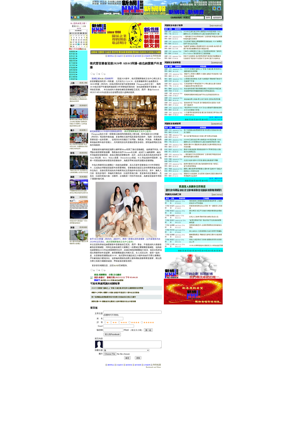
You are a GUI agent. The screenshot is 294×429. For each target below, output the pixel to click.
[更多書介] (83, 130)
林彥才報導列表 (216, 26)
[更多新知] (83, 197)
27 (73, 35)
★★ (115, 322)
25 (76, 44)
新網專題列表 (216, 63)
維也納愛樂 (119, 280)
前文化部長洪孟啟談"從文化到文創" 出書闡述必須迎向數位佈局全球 (79, 146)
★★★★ (135, 322)
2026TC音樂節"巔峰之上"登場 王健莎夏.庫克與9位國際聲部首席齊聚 (117, 288)
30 (81, 35)
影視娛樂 (72, 67)
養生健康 (72, 58)
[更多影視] (83, 153)
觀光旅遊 (72, 72)
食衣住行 (72, 56)
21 (84, 42)
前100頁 (205, 251)
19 (79, 42)
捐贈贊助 (72, 51)
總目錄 (83, 49)
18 (76, 42)
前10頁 (210, 251)
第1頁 (221, 251)
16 (71, 42)
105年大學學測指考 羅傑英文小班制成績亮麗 (206, 245)
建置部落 (129, 56)
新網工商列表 (217, 195)
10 (73, 40)
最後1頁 (188, 119)
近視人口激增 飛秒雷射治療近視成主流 (203, 217)
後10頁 (198, 119)
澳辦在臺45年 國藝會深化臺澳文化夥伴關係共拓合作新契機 (113, 301)
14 (84, 40)
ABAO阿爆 (110, 280)
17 (73, 42)
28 (76, 35)
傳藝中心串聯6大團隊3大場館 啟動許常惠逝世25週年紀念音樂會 (115, 292)
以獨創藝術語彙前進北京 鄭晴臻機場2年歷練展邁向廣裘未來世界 (78, 99)
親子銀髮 (72, 63)
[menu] (73, 65)
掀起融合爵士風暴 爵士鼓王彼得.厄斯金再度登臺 (202, 99)
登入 (78, 26)
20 (81, 42)
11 (76, 40)
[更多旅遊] (83, 227)
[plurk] (75, 18)
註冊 (84, 26)
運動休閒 (72, 61)
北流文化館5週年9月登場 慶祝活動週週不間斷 (201, 160)
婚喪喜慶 (72, 70)
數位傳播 (72, 77)
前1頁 (216, 251)
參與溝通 (138, 56)
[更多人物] (83, 83)
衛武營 (116, 265)
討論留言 (120, 56)
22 (86, 42)
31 (84, 35)
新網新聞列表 (216, 124)
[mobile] (82, 18)
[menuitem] (73, 51)
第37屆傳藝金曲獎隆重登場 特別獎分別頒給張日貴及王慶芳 (113, 297)
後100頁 (205, 119)
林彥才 (102, 79)
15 (86, 40)
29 (79, 35)
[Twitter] (78, 18)
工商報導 (72, 79)
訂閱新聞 (147, 56)
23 (71, 44)
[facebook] (72, 18)
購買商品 (111, 56)
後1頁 (193, 119)
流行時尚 (72, 65)
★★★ (124, 322)
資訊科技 (72, 74)
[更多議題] (83, 177)
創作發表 (72, 54)
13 (81, 40)
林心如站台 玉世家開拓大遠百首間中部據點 (205, 231)
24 (73, 44)
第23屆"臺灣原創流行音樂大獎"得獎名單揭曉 (200, 136)
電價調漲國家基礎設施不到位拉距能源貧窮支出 (201, 94)
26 (71, 35)
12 (79, 40)
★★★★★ (148, 322)
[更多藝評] (83, 105)
